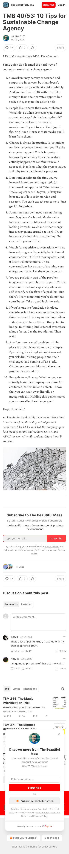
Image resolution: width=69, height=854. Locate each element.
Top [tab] (7, 688)
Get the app (52, 837)
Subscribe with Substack (37, 801)
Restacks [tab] (26, 604)
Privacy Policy (40, 816)
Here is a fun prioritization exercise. (24, 707)
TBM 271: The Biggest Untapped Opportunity (19, 727)
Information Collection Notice (37, 550)
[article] (34, 707)
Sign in (61, 5)
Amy (13, 658)
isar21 (14, 636)
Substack (17, 846)
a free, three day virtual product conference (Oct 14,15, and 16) (29, 424)
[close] (59, 734)
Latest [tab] (16, 688)
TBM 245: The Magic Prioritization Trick (18, 701)
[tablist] (18, 604)
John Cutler (18, 36)
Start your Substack (25, 837)
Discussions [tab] (30, 688)
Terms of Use (51, 546)
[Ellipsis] (64, 636)
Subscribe (48, 5)
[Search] (62, 688)
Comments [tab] (11, 604)
